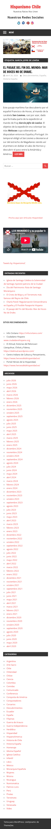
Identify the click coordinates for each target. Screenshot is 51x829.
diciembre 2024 (14, 448)
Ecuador (10, 711)
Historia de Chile (14, 740)
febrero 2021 (13, 610)
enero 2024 (12, 488)
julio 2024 (11, 466)
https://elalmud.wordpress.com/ (19, 351)
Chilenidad (11, 672)
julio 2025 (11, 423)
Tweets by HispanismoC (14, 263)
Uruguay (11, 801)
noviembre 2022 (14, 538)
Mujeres (10, 772)
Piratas (10, 794)
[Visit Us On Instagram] (32, 24)
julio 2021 (11, 592)
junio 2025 (12, 427)
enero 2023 (12, 531)
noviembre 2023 (14, 495)
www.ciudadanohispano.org (17, 340)
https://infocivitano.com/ (30, 333)
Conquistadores (14, 700)
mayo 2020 (12, 642)
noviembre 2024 (14, 452)
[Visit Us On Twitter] (19, 24)
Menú (11, 32)
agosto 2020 (12, 631)
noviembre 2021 (14, 581)
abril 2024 (11, 477)
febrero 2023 (13, 527)
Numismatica (13, 783)
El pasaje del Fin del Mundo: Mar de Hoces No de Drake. (25, 69)
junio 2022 (12, 556)
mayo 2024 (12, 473)
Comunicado (12, 690)
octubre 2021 (13, 585)
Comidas (11, 686)
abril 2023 (11, 520)
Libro (9, 761)
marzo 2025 (12, 438)
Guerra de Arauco (15, 722)
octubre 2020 (13, 624)
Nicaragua (11, 779)
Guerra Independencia (17, 725)
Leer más (18, 154)
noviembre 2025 (14, 409)
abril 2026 (11, 391)
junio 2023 (12, 513)
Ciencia (10, 679)
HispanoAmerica (14, 736)
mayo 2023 (12, 516)
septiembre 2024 (15, 459)
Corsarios (11, 704)
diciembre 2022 (14, 534)
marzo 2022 (12, 567)
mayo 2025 (12, 430)
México (10, 765)
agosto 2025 (12, 419)
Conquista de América (17, 697)
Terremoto (11, 797)
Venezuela (11, 805)
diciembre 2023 (14, 491)
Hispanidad (12, 733)
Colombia (11, 682)
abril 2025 (11, 434)
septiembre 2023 (15, 502)
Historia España (10, 79)
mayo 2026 (12, 387)
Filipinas (10, 718)
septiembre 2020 (15, 628)
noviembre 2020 (14, 621)
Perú (9, 790)
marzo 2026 (12, 394)
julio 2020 (11, 635)
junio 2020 (12, 639)
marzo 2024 (12, 481)
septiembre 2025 (15, 416)
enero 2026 (12, 402)
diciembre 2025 (14, 405)
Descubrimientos (30, 75)
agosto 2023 (12, 506)
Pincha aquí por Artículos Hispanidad (26, 217)
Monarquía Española (16, 769)
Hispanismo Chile (25, 7)
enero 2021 (12, 614)
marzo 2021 (12, 606)
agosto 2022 (12, 549)
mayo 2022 (12, 560)
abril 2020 (11, 646)
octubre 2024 (13, 455)
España (42, 75)
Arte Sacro (11, 664)
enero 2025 (12, 445)
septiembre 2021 (15, 588)
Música (10, 776)
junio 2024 (12, 470)
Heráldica (11, 729)
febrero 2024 (13, 484)
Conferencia (12, 693)
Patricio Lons (13, 786)
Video (9, 808)
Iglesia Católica (13, 754)
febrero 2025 (13, 441)
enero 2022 (12, 574)
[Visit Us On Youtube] (28, 24)
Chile (9, 668)
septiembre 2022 (15, 545)
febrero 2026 (13, 398)
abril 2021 (11, 603)
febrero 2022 (13, 570)
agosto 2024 (12, 463)
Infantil (10, 758)
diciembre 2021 (14, 578)
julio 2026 (11, 380)
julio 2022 (11, 552)
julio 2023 (11, 509)
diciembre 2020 (14, 617)
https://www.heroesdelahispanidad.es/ (22, 358)
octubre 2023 (13, 499)
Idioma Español (14, 751)
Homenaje (11, 747)
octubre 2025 (13, 412)
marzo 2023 (12, 524)
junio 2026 (12, 384)
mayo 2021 (12, 599)
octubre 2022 (13, 542)
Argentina (11, 661)
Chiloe (9, 675)
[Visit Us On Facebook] (23, 24)
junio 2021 (12, 596)
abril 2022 (11, 563)
